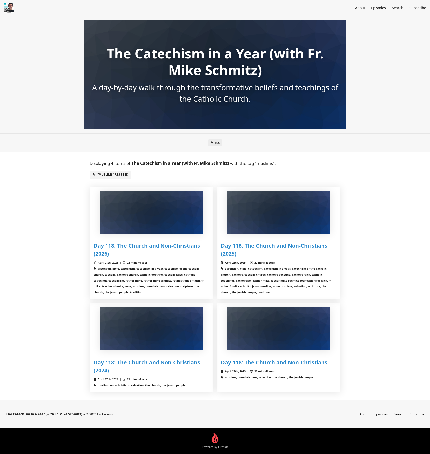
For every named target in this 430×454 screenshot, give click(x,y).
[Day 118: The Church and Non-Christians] (278, 328)
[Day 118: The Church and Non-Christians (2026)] (151, 212)
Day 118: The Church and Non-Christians (274, 362)
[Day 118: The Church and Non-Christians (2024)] (151, 328)
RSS (217, 143)
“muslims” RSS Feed (112, 174)
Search (397, 7)
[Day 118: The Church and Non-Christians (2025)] (278, 212)
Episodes (378, 7)
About (360, 7)
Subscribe (417, 7)
